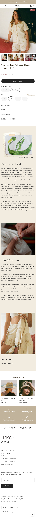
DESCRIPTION (5, 105)
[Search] (6, 6)
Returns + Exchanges (8, 450)
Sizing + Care (5, 453)
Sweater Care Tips (7, 464)
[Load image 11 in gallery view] (18, 30)
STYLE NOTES (5, 114)
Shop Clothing (11, 496)
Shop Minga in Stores (8, 461)
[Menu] (2, 6)
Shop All (3, 496)
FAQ (2, 456)
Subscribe (7, 485)
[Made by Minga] (18, 6)
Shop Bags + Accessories (7, 498)
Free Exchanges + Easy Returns (18, 2)
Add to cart (17, 81)
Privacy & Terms (5, 501)
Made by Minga (9, 512)
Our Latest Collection (18, 378)
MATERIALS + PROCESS (8, 119)
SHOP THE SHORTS (7, 363)
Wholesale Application (8, 458)
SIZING (3, 110)
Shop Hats (20, 496)
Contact (14, 501)
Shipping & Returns (21, 498)
